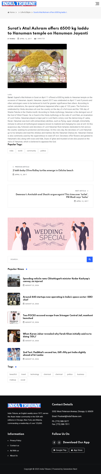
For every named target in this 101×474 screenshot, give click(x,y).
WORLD (20, 151)
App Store (77, 450)
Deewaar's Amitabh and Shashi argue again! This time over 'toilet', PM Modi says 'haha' (52, 195)
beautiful (13, 374)
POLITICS (43, 151)
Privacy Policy (15, 441)
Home (12, 12)
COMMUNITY (31, 151)
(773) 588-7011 (62, 424)
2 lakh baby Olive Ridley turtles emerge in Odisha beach (43, 170)
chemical (47, 374)
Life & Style (26, 12)
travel (23, 374)
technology (34, 374)
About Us (14, 456)
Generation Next (70, 469)
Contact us (14, 446)
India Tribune (45, 469)
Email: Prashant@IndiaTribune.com (66, 416)
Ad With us (14, 451)
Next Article (80, 191)
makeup (13, 380)
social (23, 380)
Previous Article (22, 167)
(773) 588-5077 (62, 421)
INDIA (11, 151)
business (80, 374)
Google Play (61, 450)
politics (70, 374)
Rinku (12, 39)
